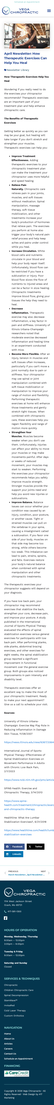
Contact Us (10, 1053)
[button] (49, 10)
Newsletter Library (18, 69)
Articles (8, 1043)
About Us (9, 1038)
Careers (8, 1048)
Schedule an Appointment (18, 1058)
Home (7, 1033)
